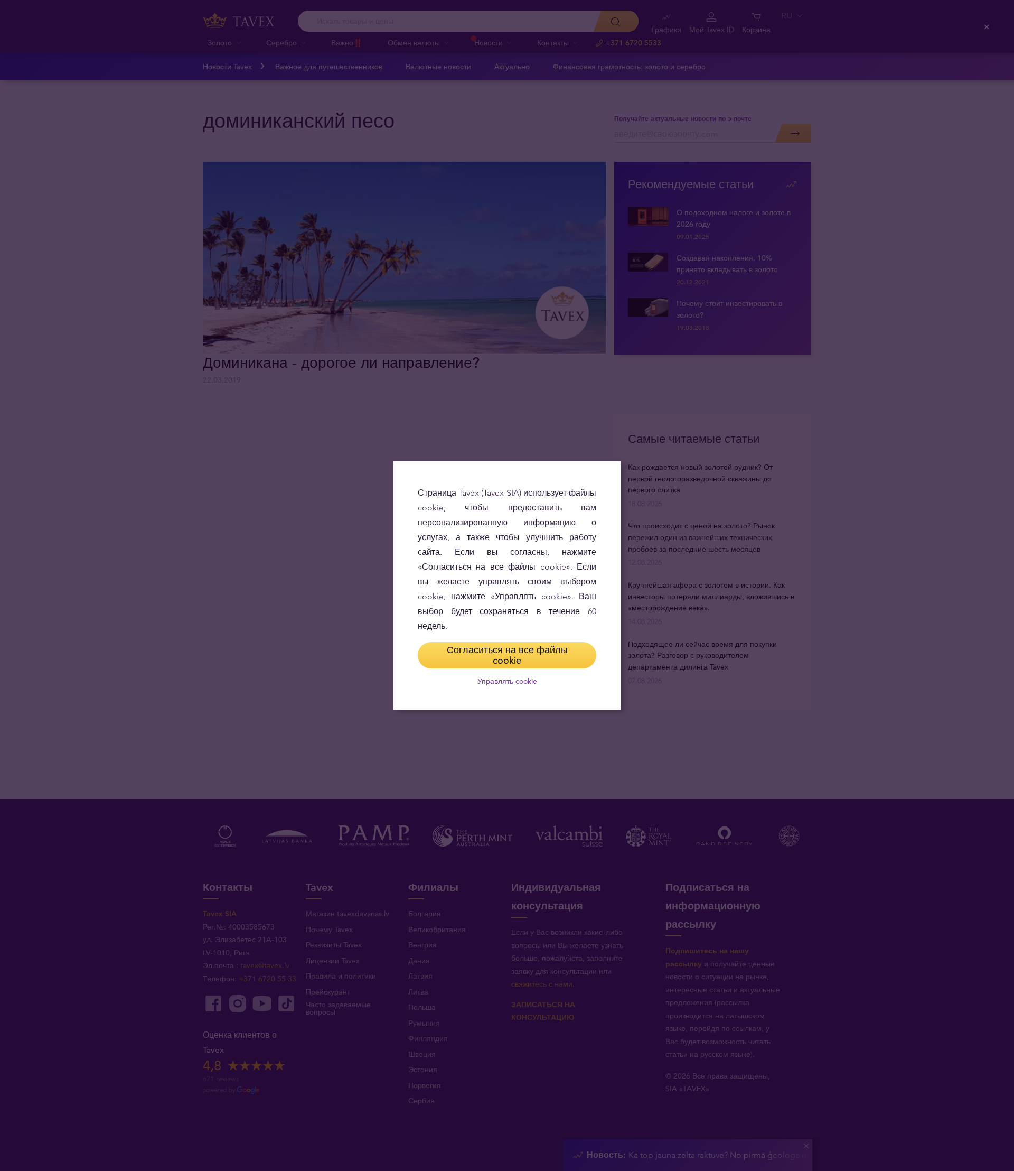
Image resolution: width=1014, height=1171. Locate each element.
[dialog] (507, 585)
